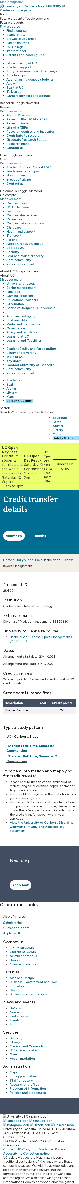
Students (13, 380)
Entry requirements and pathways (31, 71)
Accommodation (22, 1058)
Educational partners (22, 300)
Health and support (20, 231)
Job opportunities (23, 1076)
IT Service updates (24, 1050)
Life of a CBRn (17, 127)
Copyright (30, 1149)
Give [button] (3, 155)
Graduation (15, 304)
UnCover (16, 1008)
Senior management (21, 288)
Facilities (13, 211)
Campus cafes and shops (25, 223)
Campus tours (17, 203)
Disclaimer (46, 1149)
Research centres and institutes (30, 131)
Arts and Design (22, 978)
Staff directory (21, 1080)
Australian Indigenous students (30, 79)
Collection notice (36, 1153)
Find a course (10, 26)
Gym (13, 1054)
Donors (15, 960)
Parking (12, 240)
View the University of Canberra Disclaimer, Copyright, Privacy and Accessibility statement (42, 827)
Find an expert (20, 1016)
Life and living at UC (21, 63)
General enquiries (23, 964)
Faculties (13, 292)
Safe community (18, 260)
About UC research (20, 115)
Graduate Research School (26, 140)
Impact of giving (18, 179)
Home (7, 560)
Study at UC (15, 35)
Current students (16, 928)
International (16, 51)
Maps (10, 397)
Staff (10, 384)
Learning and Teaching (23, 340)
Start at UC (15, 87)
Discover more (11, 111)
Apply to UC (12, 933)
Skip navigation (12, 2)
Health (15, 990)
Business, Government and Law (33, 982)
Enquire (40, 536)
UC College (15, 47)
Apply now (14, 536)
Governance (15, 328)
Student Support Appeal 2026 (29, 167)
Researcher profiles (24, 1084)
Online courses (17, 43)
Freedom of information (28, 1088)
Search (5, 412)
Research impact (19, 123)
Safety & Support (19, 401)
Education (17, 986)
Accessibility (12, 1153)
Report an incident (20, 264)
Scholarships (16, 75)
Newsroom (18, 1012)
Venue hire (14, 219)
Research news (17, 144)
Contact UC (12, 1149)
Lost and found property (25, 256)
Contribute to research (23, 135)
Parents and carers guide (25, 55)
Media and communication (26, 324)
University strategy (21, 283)
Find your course (27, 560)
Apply (10, 83)
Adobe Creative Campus (24, 244)
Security (12, 252)
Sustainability (16, 320)
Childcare (13, 227)
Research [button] (7, 103)
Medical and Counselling (28, 1046)
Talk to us (13, 92)
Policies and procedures (28, 1093)
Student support (18, 67)
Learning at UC (17, 336)
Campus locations (20, 296)
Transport (13, 235)
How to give (15, 175)
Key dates (14, 361)
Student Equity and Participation (31, 349)
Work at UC (15, 357)
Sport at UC (15, 248)
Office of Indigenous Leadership (30, 308)
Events (15, 1020)
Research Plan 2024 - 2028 (26, 119)
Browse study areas (21, 39)
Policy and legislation (22, 332)
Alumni (11, 388)
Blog (13, 1024)
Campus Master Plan (21, 215)
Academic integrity (20, 316)
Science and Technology (28, 994)
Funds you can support (23, 171)
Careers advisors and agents (28, 96)
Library (11, 392)
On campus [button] (8, 191)
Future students (22, 948)
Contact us (14, 148)
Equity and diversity (21, 353)
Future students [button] (12, 18)
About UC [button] (7, 271)
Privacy (60, 1149)
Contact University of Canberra (30, 365)
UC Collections (17, 207)
